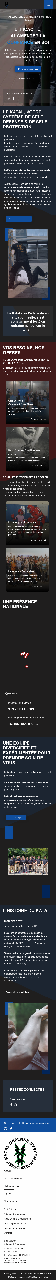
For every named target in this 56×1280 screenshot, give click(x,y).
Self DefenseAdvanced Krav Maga (14, 1242)
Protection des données (18, 1277)
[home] (6, 5)
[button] (48, 4)
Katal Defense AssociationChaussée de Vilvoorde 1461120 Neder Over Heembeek (15, 1260)
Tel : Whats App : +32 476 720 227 (17, 1255)
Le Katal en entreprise (14, 1228)
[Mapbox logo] (11, 693)
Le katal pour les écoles (15, 1223)
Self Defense (10, 1209)
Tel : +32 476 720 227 (12, 1252)
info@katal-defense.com (13, 1248)
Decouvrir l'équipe (16, 817)
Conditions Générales (38, 1277)
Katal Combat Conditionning (17, 1219)
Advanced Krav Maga (14, 1214)
